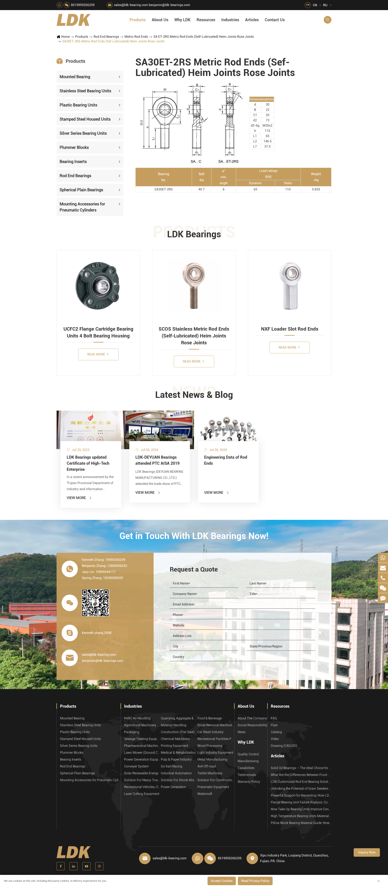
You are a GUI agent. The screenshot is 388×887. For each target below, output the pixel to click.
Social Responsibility (252, 725)
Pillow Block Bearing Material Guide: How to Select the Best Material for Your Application (301, 823)
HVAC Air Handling (137, 718)
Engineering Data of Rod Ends (225, 460)
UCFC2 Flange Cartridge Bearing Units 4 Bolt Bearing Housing (98, 332)
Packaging (131, 732)
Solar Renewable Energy (141, 773)
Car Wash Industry (210, 732)
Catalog (276, 732)
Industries (230, 19)
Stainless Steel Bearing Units (85, 90)
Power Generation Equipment (142, 759)
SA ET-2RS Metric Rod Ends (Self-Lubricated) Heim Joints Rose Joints (203, 37)
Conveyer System (136, 766)
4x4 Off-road (206, 766)
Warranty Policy (249, 782)
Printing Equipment (174, 746)
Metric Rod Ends (136, 37)
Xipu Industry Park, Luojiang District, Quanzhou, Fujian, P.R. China (294, 858)
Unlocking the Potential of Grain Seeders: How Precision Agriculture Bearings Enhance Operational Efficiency (301, 788)
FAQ (274, 718)
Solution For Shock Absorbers (179, 780)
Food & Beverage (209, 718)
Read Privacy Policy (255, 881)
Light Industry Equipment (215, 753)
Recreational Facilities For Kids (215, 739)
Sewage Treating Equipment (142, 739)
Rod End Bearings (106, 37)
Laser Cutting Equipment (141, 794)
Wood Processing (209, 746)
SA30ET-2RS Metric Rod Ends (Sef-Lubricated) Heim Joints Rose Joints (113, 41)
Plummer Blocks (74, 147)
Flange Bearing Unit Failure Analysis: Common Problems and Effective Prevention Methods (301, 802)
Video (275, 739)
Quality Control (248, 754)
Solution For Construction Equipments (215, 780)
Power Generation (173, 787)
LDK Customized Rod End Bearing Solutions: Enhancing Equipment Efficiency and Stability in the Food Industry (301, 782)
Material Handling (173, 725)
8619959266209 (83, 5)
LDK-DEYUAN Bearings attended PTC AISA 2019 (157, 460)
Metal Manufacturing (212, 759)
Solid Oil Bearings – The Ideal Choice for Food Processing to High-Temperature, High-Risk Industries (301, 768)
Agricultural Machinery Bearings (142, 725)
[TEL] (383, 578)
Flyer (274, 725)
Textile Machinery (209, 773)
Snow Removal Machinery (215, 725)
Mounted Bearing (75, 76)
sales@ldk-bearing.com (131, 5)
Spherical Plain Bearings (81, 189)
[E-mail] (383, 568)
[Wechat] (383, 588)
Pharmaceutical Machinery (142, 746)
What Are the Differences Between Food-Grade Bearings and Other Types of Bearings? (301, 775)
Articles (252, 19)
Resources (206, 19)
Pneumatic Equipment (213, 787)
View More (79, 498)
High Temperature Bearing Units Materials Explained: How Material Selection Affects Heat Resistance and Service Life (301, 816)
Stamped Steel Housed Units (85, 119)
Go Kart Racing (171, 766)
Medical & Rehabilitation (178, 753)
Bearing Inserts (73, 161)
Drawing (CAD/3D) (284, 746)
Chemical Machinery (175, 739)
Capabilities (246, 768)
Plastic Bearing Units (78, 105)
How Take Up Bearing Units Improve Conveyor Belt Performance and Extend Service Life (301, 809)
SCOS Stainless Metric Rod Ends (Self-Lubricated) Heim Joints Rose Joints (194, 336)
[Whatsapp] (383, 558)
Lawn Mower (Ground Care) (142, 753)
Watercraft (204, 794)
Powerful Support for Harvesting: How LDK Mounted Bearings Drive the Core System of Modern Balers (301, 795)
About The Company (252, 718)
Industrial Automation (176, 773)
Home (65, 37)
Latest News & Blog (194, 395)
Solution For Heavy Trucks (142, 780)
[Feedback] (383, 598)
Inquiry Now (366, 852)
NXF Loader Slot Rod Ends (289, 329)
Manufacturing (248, 761)
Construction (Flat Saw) (177, 732)
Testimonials (247, 775)
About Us (160, 19)
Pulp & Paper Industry (176, 759)
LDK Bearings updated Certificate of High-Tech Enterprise (88, 463)
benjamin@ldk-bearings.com (169, 5)
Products (138, 19)
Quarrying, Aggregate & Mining (179, 718)
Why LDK (182, 19)
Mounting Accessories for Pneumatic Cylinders (82, 207)
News (242, 732)
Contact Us (275, 19)
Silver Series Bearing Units (83, 133)
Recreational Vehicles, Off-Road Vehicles (142, 787)
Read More (96, 354)
